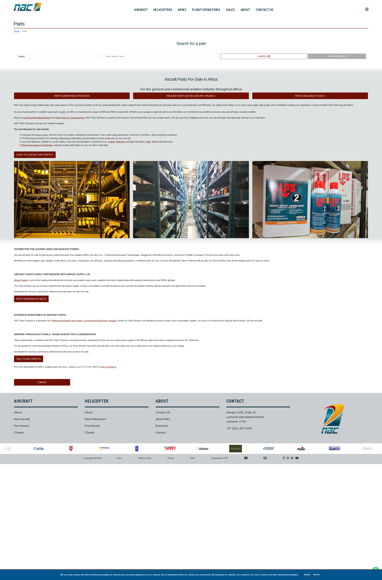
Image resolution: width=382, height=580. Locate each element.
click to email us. (108, 367)
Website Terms (144, 458)
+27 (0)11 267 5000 (239, 428)
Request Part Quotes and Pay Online (190, 96)
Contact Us (163, 412)
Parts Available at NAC (309, 96)
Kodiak (111, 141)
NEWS (182, 10)
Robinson (120, 141)
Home (16, 31)
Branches (162, 425)
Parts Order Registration (71, 96)
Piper (148, 141)
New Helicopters (95, 419)
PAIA (192, 458)
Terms (119, 458)
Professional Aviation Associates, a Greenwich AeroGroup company (84, 320)
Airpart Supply (21, 280)
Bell (132, 141)
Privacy (171, 458)
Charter (19, 432)
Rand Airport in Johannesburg (70, 117)
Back (43, 382)
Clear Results (337, 56)
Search (263, 56)
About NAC (163, 419)
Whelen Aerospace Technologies (37, 145)
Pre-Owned (21, 425)
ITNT (226, 458)
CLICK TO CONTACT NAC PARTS (34, 154)
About (18, 412)
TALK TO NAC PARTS (27, 359)
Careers (161, 432)
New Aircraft (22, 419)
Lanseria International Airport (37, 117)
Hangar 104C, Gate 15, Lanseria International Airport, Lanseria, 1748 (245, 417)
